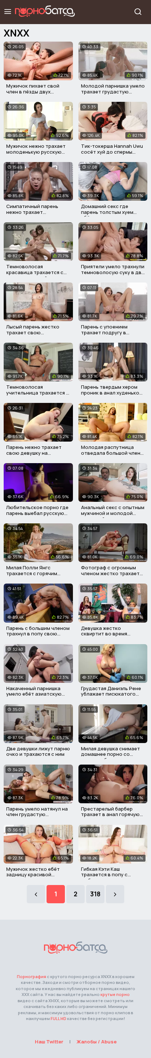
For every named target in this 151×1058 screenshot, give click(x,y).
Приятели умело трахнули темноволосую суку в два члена (112, 272)
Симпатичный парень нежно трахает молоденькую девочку (34, 212)
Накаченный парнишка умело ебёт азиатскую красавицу (34, 694)
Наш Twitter (49, 1041)
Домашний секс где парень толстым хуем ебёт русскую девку (107, 212)
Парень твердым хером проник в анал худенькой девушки (111, 392)
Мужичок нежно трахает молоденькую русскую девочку (36, 152)
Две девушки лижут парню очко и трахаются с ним (38, 751)
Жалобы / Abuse (97, 1041)
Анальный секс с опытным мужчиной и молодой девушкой (112, 513)
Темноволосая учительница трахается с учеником (37, 392)
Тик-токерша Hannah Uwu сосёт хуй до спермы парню (112, 152)
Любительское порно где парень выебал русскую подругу (37, 513)
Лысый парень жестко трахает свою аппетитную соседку (32, 332)
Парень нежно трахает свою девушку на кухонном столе (34, 453)
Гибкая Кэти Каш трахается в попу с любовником (104, 875)
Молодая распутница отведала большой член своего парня (110, 453)
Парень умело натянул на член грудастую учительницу (37, 814)
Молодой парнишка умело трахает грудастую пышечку (113, 91)
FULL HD (58, 1018)
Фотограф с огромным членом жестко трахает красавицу (110, 573)
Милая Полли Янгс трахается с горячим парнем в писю (31, 573)
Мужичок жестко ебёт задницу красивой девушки (33, 875)
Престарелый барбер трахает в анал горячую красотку (110, 814)
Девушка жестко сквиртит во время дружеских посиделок (108, 634)
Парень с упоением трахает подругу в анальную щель (104, 332)
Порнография (31, 976)
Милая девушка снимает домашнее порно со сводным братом (110, 754)
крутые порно (115, 994)
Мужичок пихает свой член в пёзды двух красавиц (32, 91)
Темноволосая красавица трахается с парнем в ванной (34, 272)
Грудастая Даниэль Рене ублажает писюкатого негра (111, 694)
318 (95, 894)
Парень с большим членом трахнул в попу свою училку (38, 634)
